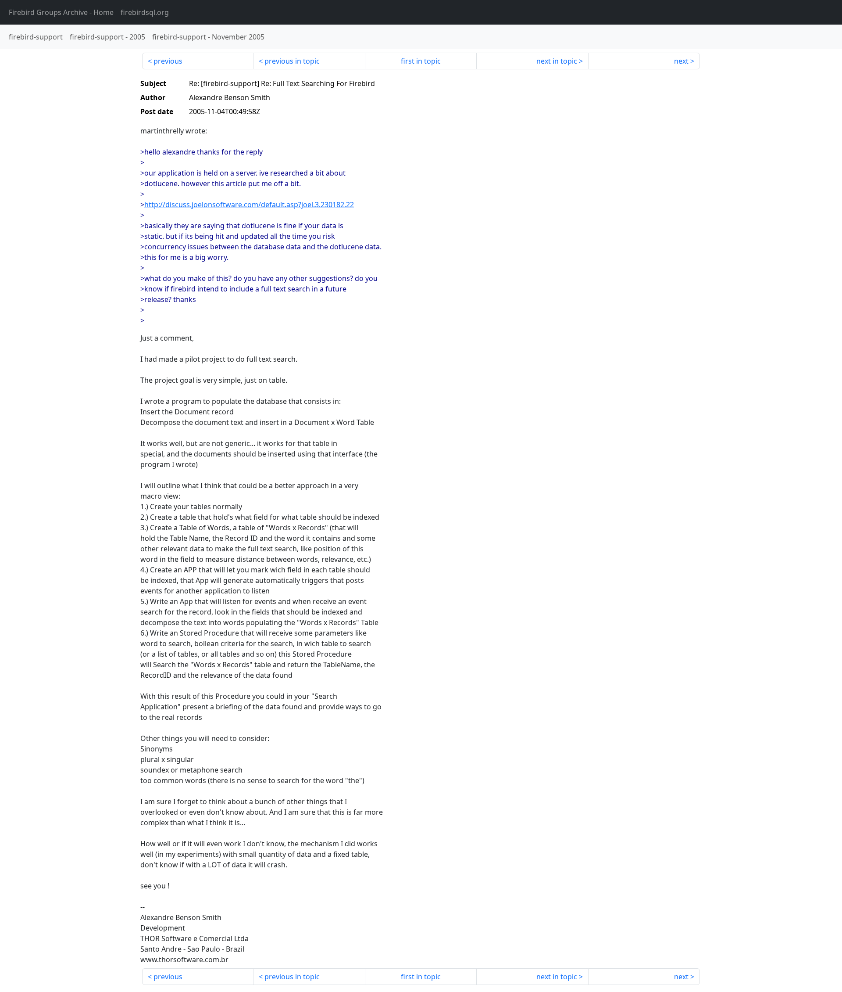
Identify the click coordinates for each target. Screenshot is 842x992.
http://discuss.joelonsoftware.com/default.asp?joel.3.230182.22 (249, 204)
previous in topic (292, 61)
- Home (61, 12)
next (681, 61)
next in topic (556, 61)
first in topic (421, 61)
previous (167, 61)
